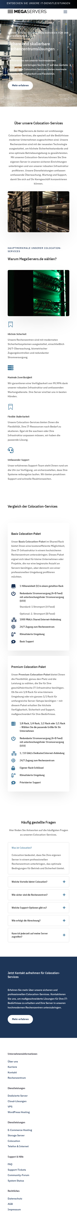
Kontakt (12, 1072)
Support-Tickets (17, 1169)
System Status (16, 1180)
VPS (10, 1106)
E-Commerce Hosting (20, 1130)
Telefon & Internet (18, 1146)
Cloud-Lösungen (17, 1101)
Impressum (14, 1209)
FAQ (10, 1164)
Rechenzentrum (17, 1077)
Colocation (14, 1141)
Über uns (13, 1061)
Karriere (12, 1066)
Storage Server (16, 1135)
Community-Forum (18, 1175)
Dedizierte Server (18, 1095)
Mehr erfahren (20, 85)
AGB (10, 1204)
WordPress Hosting (19, 1112)
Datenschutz (15, 1198)
